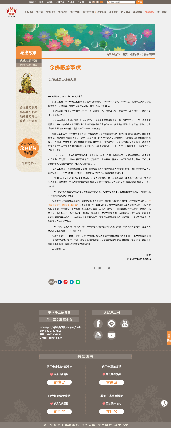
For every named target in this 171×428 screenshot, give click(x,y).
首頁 (125, 54)
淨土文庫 (75, 12)
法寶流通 (101, 12)
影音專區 (125, 12)
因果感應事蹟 (28, 65)
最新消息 (28, 12)
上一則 (97, 268)
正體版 (40, 2)
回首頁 (31, 2)
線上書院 (161, 12)
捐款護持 (149, 12)
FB (98, 323)
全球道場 (60, 2)
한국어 (81, 2)
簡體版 (50, 2)
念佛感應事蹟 (148, 54)
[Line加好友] (111, 323)
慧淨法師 (50, 12)
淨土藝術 (113, 12)
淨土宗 (39, 12)
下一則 (106, 268)
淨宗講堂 (111, 335)
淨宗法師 (62, 12)
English (71, 2)
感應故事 (137, 12)
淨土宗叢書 (88, 12)
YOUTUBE (125, 323)
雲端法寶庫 (98, 335)
